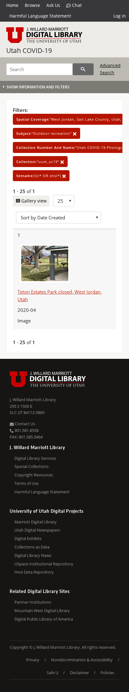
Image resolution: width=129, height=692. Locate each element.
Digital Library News (32, 555)
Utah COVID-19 (29, 50)
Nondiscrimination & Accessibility (82, 660)
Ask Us (53, 5)
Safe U (52, 672)
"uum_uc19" (38, 161)
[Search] (83, 69)
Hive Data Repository (34, 572)
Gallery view (33, 201)
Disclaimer (79, 672)
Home (12, 5)
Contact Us (24, 424)
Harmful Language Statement (40, 16)
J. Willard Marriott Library (33, 399)
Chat (76, 5)
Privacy (32, 660)
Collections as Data (31, 547)
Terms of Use (26, 483)
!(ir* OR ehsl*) (39, 175)
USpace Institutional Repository (43, 564)
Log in (119, 16)
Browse (32, 5)
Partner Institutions (32, 602)
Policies (107, 672)
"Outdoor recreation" (44, 133)
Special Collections (31, 466)
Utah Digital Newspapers (37, 530)
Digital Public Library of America (43, 619)
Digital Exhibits (28, 538)
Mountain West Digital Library (42, 610)
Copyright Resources (33, 475)
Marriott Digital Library (35, 522)
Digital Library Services (35, 458)
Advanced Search (110, 68)
